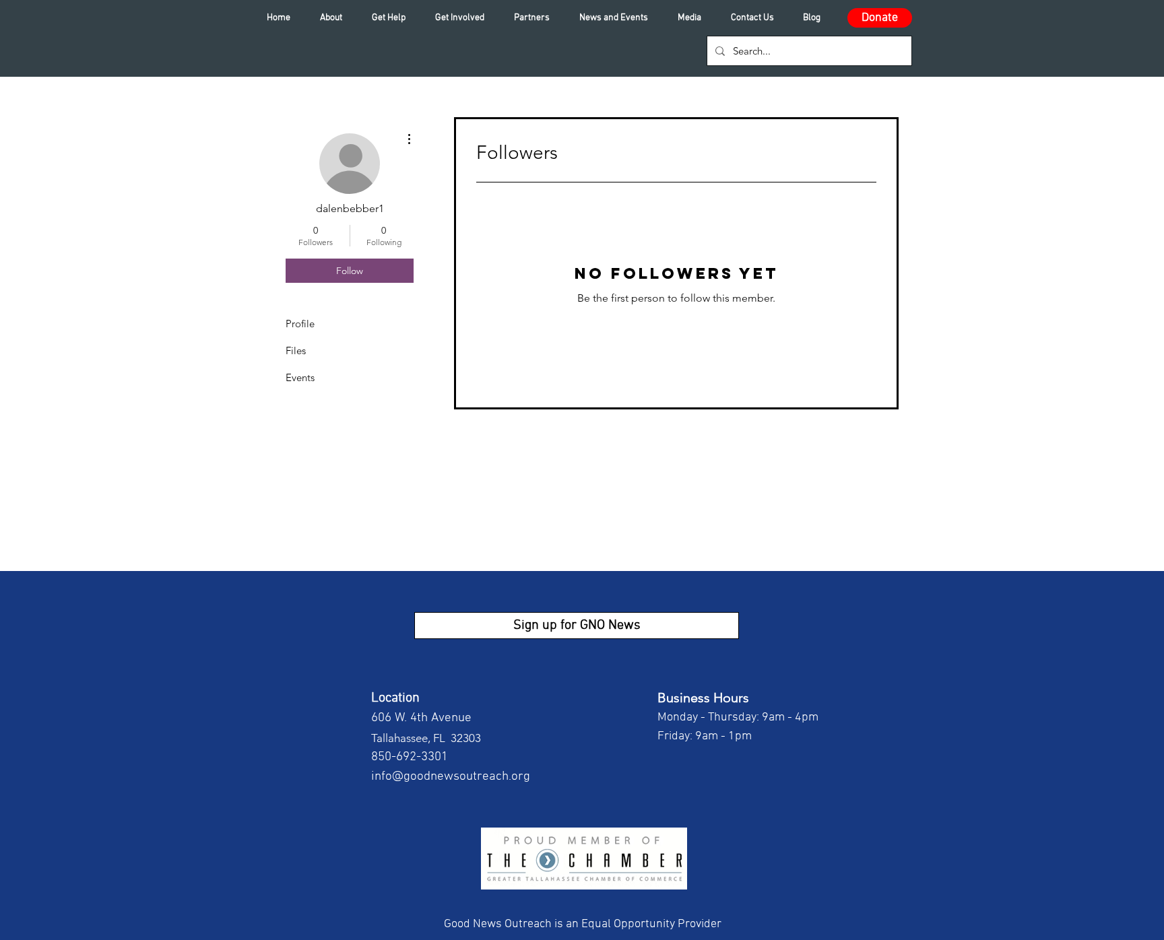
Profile (300, 323)
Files (296, 350)
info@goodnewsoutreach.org (450, 776)
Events (300, 377)
